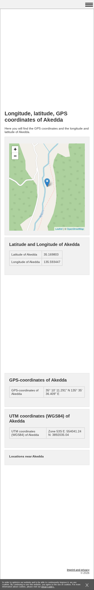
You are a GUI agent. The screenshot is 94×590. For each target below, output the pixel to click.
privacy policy (47, 587)
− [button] (15, 156)
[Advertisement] (47, 60)
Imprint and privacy (78, 569)
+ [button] (15, 149)
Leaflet (59, 228)
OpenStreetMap (75, 228)
